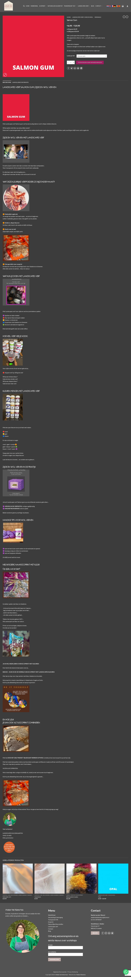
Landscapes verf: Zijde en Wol (82, 17)
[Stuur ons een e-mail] (109, 933)
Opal (99, 897)
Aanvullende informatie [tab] (20, 82)
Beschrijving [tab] (7, 82)
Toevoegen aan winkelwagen (90, 62)
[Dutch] (108, 6)
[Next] (128, 883)
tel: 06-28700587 (96, 919)
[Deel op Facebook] (68, 68)
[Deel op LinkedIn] (81, 68)
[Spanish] (119, 6)
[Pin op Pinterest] (78, 68)
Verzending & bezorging (55, 917)
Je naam (50, 945)
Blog (92, 6)
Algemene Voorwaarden (60, 972)
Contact (98, 6)
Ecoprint (42, 6)
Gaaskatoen (37, 897)
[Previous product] (127, 17)
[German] (115, 6)
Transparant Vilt (69, 6)
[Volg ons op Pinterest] (112, 933)
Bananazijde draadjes (72, 897)
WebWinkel (34, 6)
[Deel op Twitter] (71, 68)
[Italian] (117, 6)
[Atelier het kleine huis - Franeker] (11, 6)
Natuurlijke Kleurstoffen (55, 924)
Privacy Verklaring (73, 972)
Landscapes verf (83, 6)
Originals (98, 17)
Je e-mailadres (52, 952)
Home (27, 6)
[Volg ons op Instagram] (105, 933)
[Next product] (124, 17)
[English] (110, 6)
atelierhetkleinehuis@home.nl (100, 917)
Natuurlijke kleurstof (55, 6)
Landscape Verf (71, 55)
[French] (112, 6)
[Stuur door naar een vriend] (74, 68)
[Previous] (2, 883)
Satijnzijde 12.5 (7, 897)
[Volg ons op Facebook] (102, 933)
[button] (24, 6)
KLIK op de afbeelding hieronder (12, 682)
